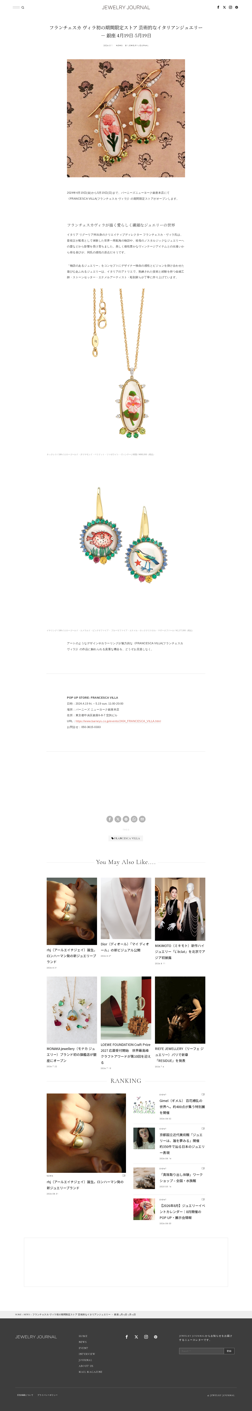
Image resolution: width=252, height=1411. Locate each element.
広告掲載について (25, 1395)
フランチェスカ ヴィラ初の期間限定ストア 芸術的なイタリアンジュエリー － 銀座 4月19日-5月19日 (84, 1314)
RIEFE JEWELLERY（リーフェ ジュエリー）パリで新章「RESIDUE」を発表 (179, 1054)
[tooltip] (218, 7)
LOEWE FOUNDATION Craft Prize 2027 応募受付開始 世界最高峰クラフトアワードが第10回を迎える (126, 1053)
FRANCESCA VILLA (127, 838)
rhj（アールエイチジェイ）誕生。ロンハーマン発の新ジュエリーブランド (72, 955)
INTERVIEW (87, 1354)
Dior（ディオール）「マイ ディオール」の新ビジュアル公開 (125, 946)
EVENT (163, 1094)
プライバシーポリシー (47, 1395)
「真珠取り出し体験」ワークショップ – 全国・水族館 (181, 1177)
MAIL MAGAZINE (91, 1372)
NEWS (119, 45)
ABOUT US (86, 1366)
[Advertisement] (126, 788)
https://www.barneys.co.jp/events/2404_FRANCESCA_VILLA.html (118, 721)
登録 (229, 1351)
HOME (18, 1314)
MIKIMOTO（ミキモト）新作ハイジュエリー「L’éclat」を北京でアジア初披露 (180, 951)
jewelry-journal (139, 45)
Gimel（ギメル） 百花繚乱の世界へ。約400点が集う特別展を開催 (182, 1106)
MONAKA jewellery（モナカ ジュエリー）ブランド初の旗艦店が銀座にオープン (71, 1054)
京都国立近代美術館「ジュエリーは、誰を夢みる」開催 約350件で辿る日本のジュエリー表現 (182, 1143)
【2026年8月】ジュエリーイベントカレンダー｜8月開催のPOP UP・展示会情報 (182, 1211)
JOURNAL (85, 1360)
